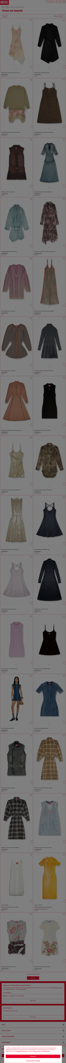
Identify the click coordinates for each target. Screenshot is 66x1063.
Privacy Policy (36, 1051)
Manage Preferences (21, 1051)
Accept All (33, 1056)
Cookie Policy (46, 1051)
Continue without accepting (33, 1060)
